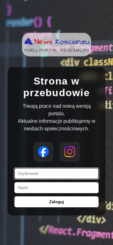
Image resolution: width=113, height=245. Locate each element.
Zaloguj (56, 201)
